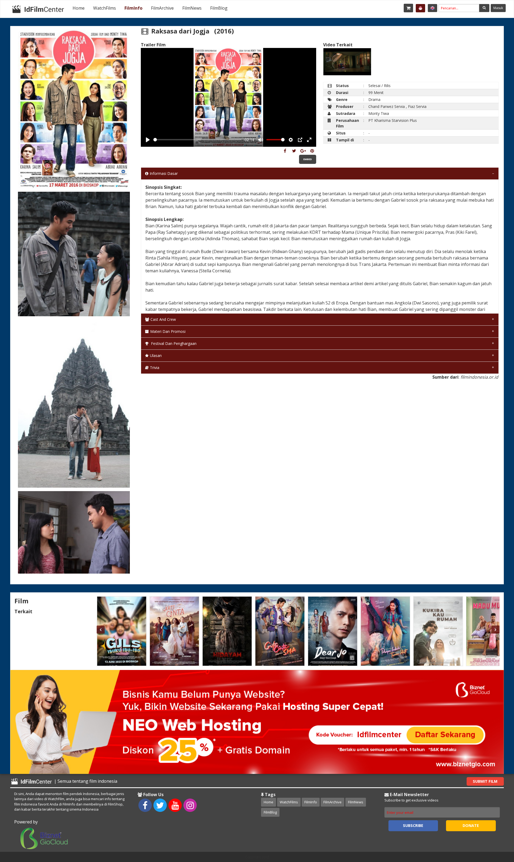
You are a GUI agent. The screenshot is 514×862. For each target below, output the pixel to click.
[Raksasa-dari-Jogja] (285, 151)
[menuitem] (78, 8)
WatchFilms (104, 8)
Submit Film (485, 781)
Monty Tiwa (378, 113)
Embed (307, 159)
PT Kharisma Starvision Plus (392, 120)
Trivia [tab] (154, 367)
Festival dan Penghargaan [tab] (173, 343)
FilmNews (192, 8)
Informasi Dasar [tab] (164, 173)
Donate (471, 825)
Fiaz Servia (417, 106)
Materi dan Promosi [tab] (168, 331)
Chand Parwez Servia (386, 106)
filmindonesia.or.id (479, 377)
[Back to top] (496, 828)
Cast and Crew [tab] (163, 319)
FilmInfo (133, 8)
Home (79, 8)
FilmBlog (219, 8)
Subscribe (413, 825)
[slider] (197, 139)
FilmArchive (162, 8)
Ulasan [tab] (156, 355)
